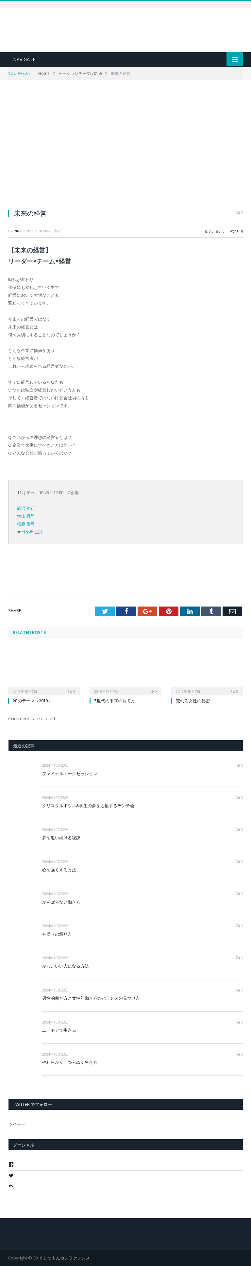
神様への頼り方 (57, 934)
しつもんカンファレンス (66, 1258)
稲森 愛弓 (26, 524)
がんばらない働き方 (61, 902)
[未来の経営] (125, 149)
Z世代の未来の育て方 (114, 701)
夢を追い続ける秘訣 (61, 838)
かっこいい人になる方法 (65, 966)
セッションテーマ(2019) (223, 230)
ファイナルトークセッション (69, 773)
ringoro (22, 230)
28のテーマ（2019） (32, 701)
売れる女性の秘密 (193, 701)
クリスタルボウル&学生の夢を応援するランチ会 (88, 805)
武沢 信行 (26, 508)
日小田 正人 (32, 532)
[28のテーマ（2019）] (44, 670)
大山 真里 (26, 516)
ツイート (16, 1124)
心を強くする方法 (59, 870)
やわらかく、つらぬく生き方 (69, 1062)
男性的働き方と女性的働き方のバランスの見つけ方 (91, 998)
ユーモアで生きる (59, 1030)
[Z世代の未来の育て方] (125, 670)
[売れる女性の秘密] (207, 670)
